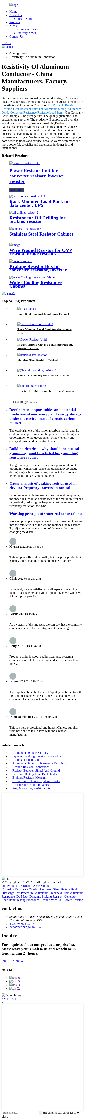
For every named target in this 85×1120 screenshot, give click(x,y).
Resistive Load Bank (50, 112)
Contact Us (16, 36)
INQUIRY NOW (12, 961)
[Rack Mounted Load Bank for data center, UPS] (27, 196)
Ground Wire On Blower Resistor (61, 900)
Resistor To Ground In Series (30, 784)
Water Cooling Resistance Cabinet (35, 284)
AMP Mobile (41, 885)
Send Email (9, 998)
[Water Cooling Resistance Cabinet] (32, 277)
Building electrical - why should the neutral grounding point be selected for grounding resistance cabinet (44, 453)
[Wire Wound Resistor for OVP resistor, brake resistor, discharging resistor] (15, 245)
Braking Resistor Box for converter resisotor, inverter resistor (38, 270)
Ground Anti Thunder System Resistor (36, 781)
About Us (15, 15)
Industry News (26, 33)
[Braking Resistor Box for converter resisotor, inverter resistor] (20, 261)
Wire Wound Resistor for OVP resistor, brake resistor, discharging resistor (40, 254)
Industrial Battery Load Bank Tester (34, 774)
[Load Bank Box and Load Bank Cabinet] (26, 308)
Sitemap (26, 885)
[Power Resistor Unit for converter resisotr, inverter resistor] (24, 163)
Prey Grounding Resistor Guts (31, 788)
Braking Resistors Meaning (29, 777)
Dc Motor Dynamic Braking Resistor (39, 896)
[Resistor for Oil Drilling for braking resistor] (23, 212)
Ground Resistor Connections (30, 767)
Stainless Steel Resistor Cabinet (41, 234)
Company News (27, 29)
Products (14, 22)
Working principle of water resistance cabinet (45, 514)
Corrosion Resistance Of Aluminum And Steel (30, 889)
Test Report (24, 18)
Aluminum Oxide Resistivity (30, 752)
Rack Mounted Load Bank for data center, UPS (39, 203)
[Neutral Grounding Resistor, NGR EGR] (36, 370)
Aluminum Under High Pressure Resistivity (39, 763)
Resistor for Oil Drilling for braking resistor (37, 219)
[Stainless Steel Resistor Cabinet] (25, 228)
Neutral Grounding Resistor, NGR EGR (43, 375)
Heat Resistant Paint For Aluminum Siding (39, 109)
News (13, 25)
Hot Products (10, 885)
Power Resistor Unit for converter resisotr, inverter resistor (36, 176)
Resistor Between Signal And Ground (36, 770)
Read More (17, 189)
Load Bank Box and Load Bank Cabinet (43, 313)
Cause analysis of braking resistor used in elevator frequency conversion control (42, 485)
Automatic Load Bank (26, 759)
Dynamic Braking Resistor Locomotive (36, 756)
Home (13, 11)
